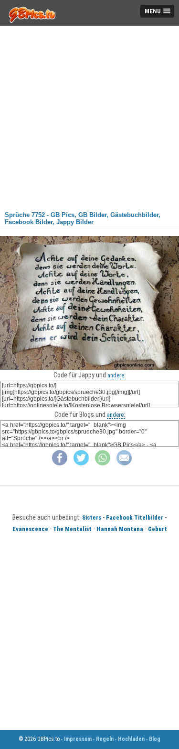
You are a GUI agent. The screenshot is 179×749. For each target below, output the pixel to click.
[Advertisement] (89, 115)
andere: (116, 375)
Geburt (157, 528)
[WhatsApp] (102, 463)
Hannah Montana (119, 528)
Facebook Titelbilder (134, 517)
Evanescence (30, 528)
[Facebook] (59, 463)
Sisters (91, 517)
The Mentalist (72, 528)
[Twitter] (81, 463)
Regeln (105, 739)
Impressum (78, 739)
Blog (154, 739)
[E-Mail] (124, 463)
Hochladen (131, 739)
